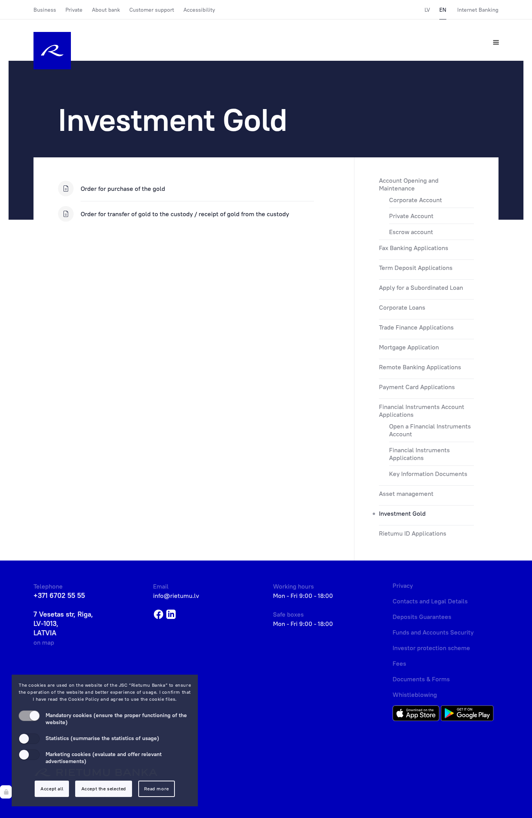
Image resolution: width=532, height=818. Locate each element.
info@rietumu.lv (176, 595)
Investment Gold (402, 513)
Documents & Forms (421, 679)
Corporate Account (415, 200)
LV (427, 9)
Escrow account (411, 232)
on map (43, 642)
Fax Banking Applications (413, 248)
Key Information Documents (428, 474)
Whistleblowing (415, 694)
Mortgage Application (409, 347)
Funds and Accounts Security (433, 632)
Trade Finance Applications (416, 327)
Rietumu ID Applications (412, 533)
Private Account (411, 216)
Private (74, 9)
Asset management (406, 493)
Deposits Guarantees (422, 617)
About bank (106, 9)
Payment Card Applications (417, 387)
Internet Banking (478, 9)
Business (44, 9)
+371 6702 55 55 (59, 595)
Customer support (151, 9)
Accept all (52, 789)
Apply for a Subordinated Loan (421, 287)
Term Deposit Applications (416, 267)
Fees (399, 663)
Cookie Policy (83, 699)
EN (442, 9)
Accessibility (199, 9)
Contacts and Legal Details (430, 601)
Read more (156, 789)
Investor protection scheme (431, 648)
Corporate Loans (402, 307)
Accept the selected (103, 789)
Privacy (403, 585)
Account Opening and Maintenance (409, 184)
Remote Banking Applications (420, 367)
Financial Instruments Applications (419, 454)
